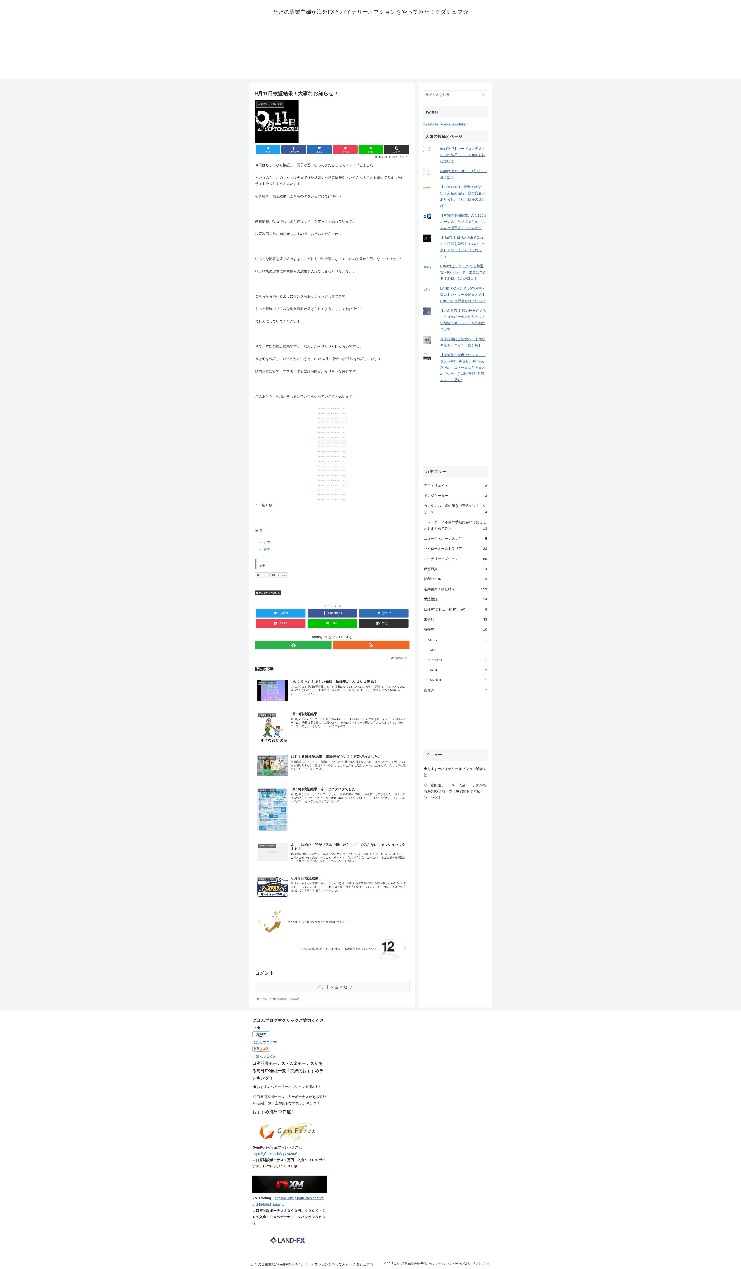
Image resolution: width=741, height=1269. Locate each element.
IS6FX (457, 670)
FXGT (457, 650)
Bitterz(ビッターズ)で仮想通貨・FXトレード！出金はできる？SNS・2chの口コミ (463, 272)
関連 (267, 549)
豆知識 (455, 690)
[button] (483, 95)
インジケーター (455, 496)
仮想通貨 (455, 569)
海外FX (455, 629)
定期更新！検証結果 (269, 592)
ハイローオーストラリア (455, 549)
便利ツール (455, 579)
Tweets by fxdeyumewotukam (446, 124)
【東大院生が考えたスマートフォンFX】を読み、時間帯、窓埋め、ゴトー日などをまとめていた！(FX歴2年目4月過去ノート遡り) (463, 367)
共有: (268, 543)
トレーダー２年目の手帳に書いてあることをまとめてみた (455, 525)
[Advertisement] (370, 52)
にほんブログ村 (264, 1042)
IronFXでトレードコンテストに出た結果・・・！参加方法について (462, 155)
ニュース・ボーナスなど (455, 538)
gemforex (457, 660)
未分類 (455, 619)
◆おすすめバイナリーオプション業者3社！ (454, 772)
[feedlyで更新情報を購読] (293, 645)
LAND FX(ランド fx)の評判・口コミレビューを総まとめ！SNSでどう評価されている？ (463, 294)
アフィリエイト (455, 486)
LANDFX (457, 680)
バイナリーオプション (455, 559)
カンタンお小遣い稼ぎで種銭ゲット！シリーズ (455, 509)
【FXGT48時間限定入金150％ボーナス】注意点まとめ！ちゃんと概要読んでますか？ (463, 221)
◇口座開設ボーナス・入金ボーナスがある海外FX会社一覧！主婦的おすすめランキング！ (455, 791)
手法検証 (455, 599)
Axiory (457, 640)
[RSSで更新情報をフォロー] (371, 645)
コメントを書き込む (332, 986)
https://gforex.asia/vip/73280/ (274, 1154)
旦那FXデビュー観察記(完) (455, 609)
